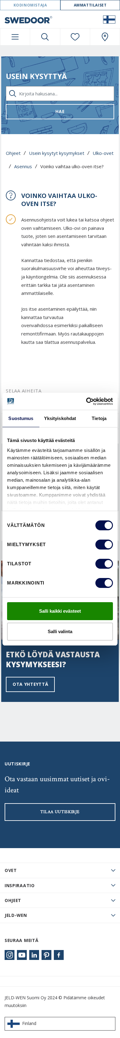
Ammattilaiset (90, 5)
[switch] (104, 545)
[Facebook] (59, 955)
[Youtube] (22, 955)
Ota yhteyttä (30, 684)
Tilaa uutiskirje (59, 812)
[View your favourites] (75, 37)
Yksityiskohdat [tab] (60, 418)
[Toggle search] (45, 37)
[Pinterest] (46, 955)
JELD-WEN (16, 915)
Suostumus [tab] (20, 418)
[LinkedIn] (34, 955)
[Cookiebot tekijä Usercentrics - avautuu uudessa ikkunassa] (86, 401)
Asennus (23, 166)
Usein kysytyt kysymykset (56, 153)
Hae (59, 111)
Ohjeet (13, 153)
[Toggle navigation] (15, 37)
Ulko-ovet (103, 153)
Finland (29, 1023)
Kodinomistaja (30, 5)
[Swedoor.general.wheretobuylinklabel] (105, 37)
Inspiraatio (20, 885)
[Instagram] (9, 955)
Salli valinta (60, 631)
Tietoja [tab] (99, 418)
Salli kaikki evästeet (60, 611)
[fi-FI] (109, 19)
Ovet (11, 870)
